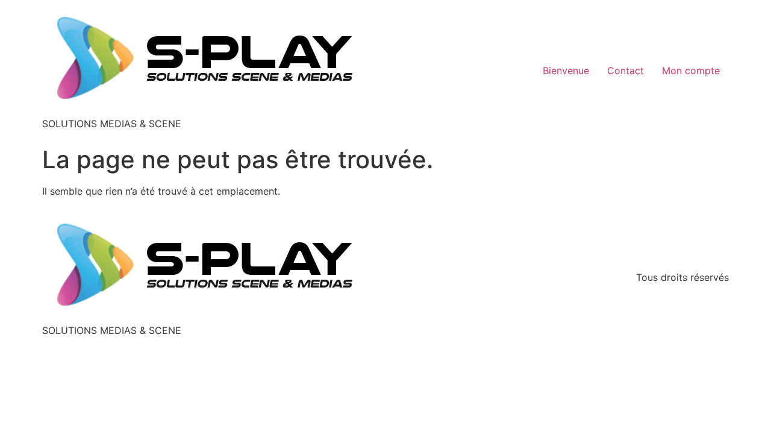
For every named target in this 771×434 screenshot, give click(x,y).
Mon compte (691, 70)
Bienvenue (566, 70)
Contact (625, 70)
